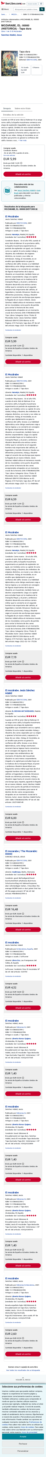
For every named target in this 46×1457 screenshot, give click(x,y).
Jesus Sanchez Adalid (26, 190)
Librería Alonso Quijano (21, 1038)
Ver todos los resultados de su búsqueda (23, 1370)
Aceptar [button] (23, 1436)
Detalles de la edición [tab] (13, 114)
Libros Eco (16, 960)
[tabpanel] (22, 130)
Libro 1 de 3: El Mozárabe (11, 31)
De (24, 69)
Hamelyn (15, 234)
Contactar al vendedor (13, 330)
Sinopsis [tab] (7, 108)
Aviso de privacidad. (29, 1432)
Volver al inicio (23, 1380)
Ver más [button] (23, 140)
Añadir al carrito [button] (23, 174)
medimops (16, 872)
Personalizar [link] (23, 1451)
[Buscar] (42, 9)
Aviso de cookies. (27, 1427)
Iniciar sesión (32, 4)
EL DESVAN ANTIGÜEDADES (23, 711)
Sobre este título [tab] (22, 108)
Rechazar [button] (23, 1444)
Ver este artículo (9, 155)
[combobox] (26, 9)
